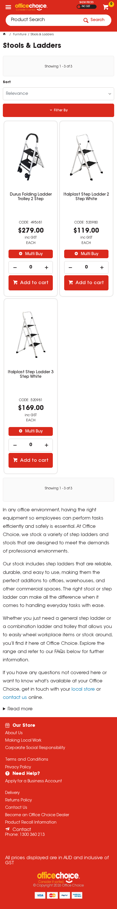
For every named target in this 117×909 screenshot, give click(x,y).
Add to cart (34, 283)
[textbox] (42, 20)
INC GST (86, 6)
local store (83, 689)
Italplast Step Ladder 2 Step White (86, 197)
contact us (15, 697)
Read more (20, 709)
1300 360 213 (32, 835)
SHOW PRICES (86, 2)
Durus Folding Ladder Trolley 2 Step (31, 197)
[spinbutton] (31, 267)
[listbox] (58, 93)
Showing (58, 66)
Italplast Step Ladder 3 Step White (30, 374)
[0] (106, 8)
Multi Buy (33, 254)
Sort (7, 82)
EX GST (78, 6)
